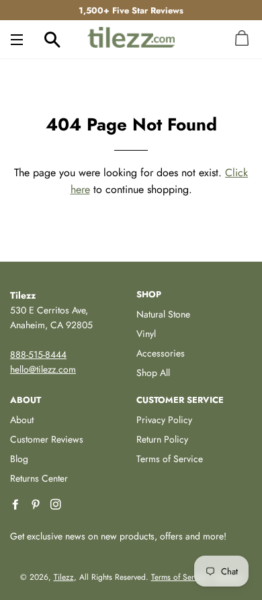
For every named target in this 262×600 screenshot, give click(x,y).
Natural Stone (163, 314)
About (22, 419)
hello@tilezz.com (43, 369)
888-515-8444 (38, 354)
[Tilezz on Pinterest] (37, 504)
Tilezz (64, 577)
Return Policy (162, 439)
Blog (19, 458)
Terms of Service (169, 458)
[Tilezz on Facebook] (17, 504)
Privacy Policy (164, 419)
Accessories (160, 353)
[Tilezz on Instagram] (57, 504)
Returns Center (39, 478)
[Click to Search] (52, 39)
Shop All (153, 372)
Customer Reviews (46, 439)
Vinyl (146, 333)
